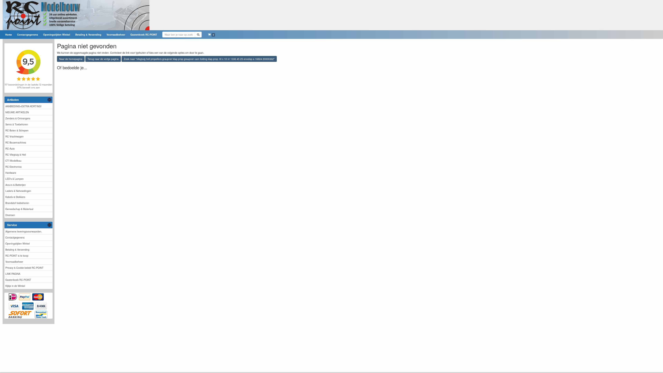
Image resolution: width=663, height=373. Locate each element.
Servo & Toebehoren (16, 124)
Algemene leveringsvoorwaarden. (23, 231)
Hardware (10, 172)
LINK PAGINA (12, 273)
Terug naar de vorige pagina (103, 59)
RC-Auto (10, 148)
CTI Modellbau (13, 160)
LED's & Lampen (14, 178)
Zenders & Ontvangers (17, 118)
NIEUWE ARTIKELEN (17, 112)
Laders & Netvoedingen (18, 191)
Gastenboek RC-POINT (18, 279)
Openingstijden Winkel (17, 243)
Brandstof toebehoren (17, 203)
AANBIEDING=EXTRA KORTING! (23, 106)
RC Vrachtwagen (14, 136)
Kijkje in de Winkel (15, 286)
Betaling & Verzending (17, 249)
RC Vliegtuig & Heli (15, 154)
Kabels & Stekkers (15, 197)
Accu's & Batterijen (15, 184)
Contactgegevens (15, 237)
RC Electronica (13, 166)
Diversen (10, 215)
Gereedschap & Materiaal (19, 209)
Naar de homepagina (70, 59)
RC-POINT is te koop (16, 255)
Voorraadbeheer (14, 261)
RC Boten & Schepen (16, 130)
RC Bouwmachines (15, 142)
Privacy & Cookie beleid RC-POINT (24, 267)
